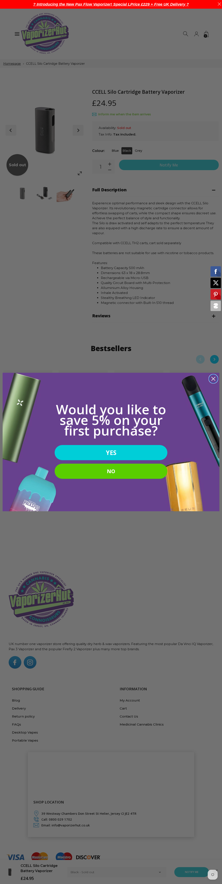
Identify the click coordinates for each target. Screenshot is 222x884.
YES (111, 452)
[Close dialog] (213, 378)
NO (111, 471)
